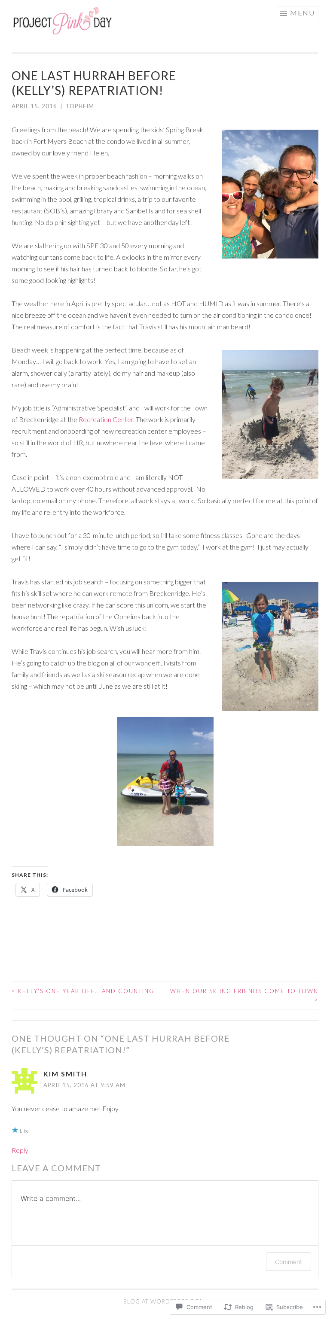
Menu (302, 13)
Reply (20, 1150)
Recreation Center (106, 419)
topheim (80, 106)
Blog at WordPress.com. (165, 1301)
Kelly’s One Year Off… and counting (83, 991)
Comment (288, 1261)
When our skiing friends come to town (244, 995)
